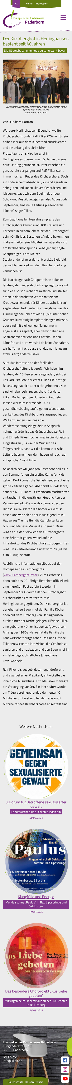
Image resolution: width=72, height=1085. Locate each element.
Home (29, 3)
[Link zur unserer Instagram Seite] (65, 1069)
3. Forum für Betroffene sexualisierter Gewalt (36, 804)
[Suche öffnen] (16, 4)
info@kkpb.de (12, 1060)
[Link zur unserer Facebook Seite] (65, 1060)
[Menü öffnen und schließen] (63, 18)
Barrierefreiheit (34, 1082)
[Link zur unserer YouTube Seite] (65, 1079)
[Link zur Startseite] (23, 19)
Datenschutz (15, 1082)
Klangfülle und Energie (36, 897)
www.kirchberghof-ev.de (21, 574)
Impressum (41, 3)
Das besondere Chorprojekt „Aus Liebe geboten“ (36, 993)
